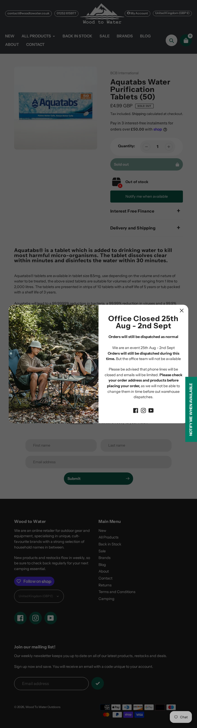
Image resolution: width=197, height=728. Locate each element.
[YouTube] (151, 410)
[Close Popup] (182, 310)
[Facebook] (135, 410)
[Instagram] (143, 410)
